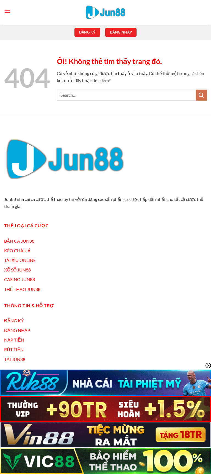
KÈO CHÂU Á (17, 250)
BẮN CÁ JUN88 (19, 240)
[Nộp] (201, 95)
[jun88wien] (105, 12)
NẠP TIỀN (14, 339)
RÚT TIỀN (14, 349)
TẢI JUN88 (14, 359)
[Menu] (7, 12)
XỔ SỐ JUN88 (17, 269)
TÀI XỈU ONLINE (20, 260)
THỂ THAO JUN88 (22, 289)
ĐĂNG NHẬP (17, 330)
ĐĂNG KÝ (14, 320)
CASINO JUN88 (19, 279)
